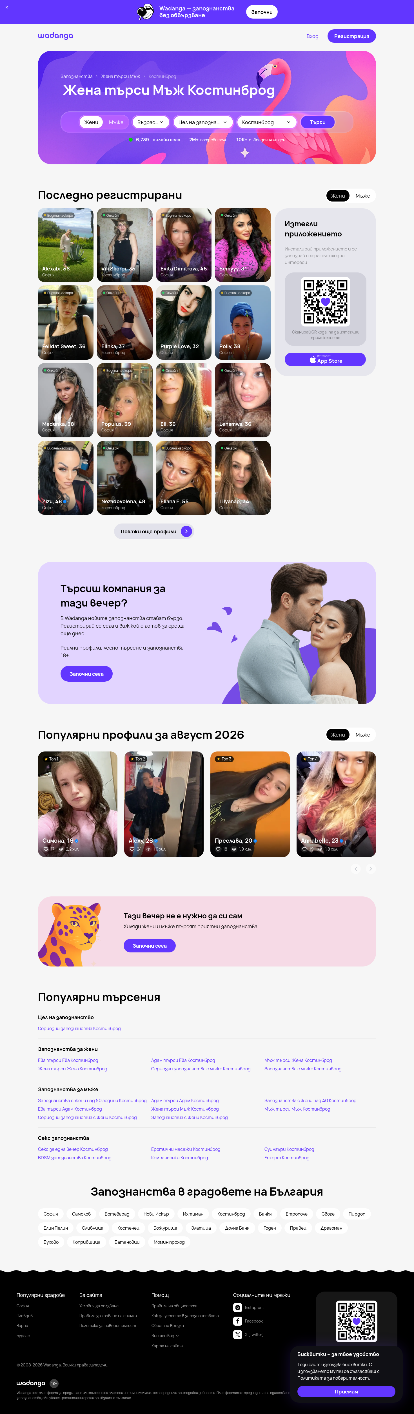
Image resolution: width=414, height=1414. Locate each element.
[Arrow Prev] (356, 869)
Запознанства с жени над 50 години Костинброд (92, 1100)
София (23, 1305)
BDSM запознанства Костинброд (75, 1158)
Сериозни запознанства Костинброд (79, 1028)
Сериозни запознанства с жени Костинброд (87, 1117)
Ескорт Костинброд (287, 1158)
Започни (262, 11)
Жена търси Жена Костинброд (72, 1069)
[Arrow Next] (371, 869)
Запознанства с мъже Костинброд (303, 1069)
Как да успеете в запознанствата (185, 1315)
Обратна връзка (168, 1325)
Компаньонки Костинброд (179, 1158)
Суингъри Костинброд (289, 1149)
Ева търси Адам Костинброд (70, 1109)
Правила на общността (174, 1305)
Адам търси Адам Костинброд (185, 1100)
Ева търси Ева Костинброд (68, 1060)
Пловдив (25, 1315)
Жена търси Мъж (120, 76)
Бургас (23, 1335)
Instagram (254, 1307)
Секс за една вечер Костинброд (73, 1149)
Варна (22, 1325)
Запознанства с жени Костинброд (189, 1117)
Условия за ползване (99, 1305)
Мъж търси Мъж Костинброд (297, 1109)
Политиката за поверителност (333, 1378)
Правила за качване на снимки (108, 1315)
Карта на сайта (167, 1345)
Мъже (116, 122)
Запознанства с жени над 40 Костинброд (310, 1100)
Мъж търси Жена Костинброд (298, 1060)
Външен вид (163, 1335)
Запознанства (77, 76)
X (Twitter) (254, 1334)
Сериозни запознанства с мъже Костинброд (201, 1069)
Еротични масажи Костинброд (186, 1149)
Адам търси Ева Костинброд (183, 1060)
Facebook (254, 1321)
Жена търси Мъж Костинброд (185, 1109)
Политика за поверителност (107, 1325)
